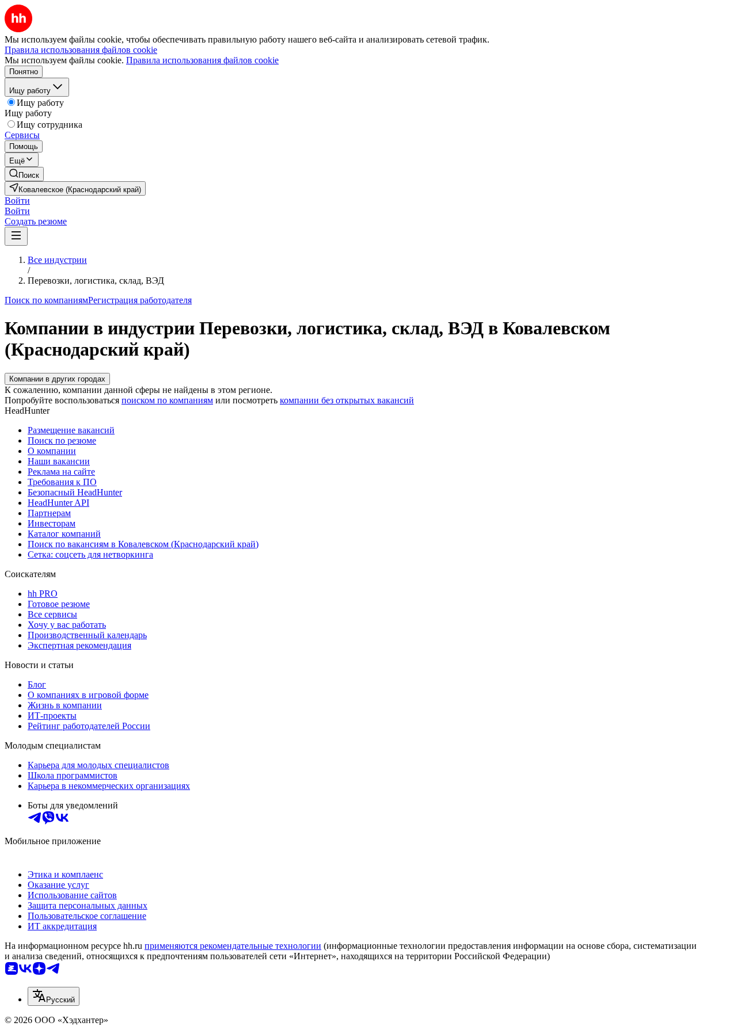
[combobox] (53, 996)
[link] (24, 174)
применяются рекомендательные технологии (233, 946)
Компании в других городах (57, 379)
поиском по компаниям (167, 400)
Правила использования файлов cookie (202, 60)
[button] (17, 200)
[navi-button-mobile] (16, 236)
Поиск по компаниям (46, 300)
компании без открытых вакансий (347, 400)
